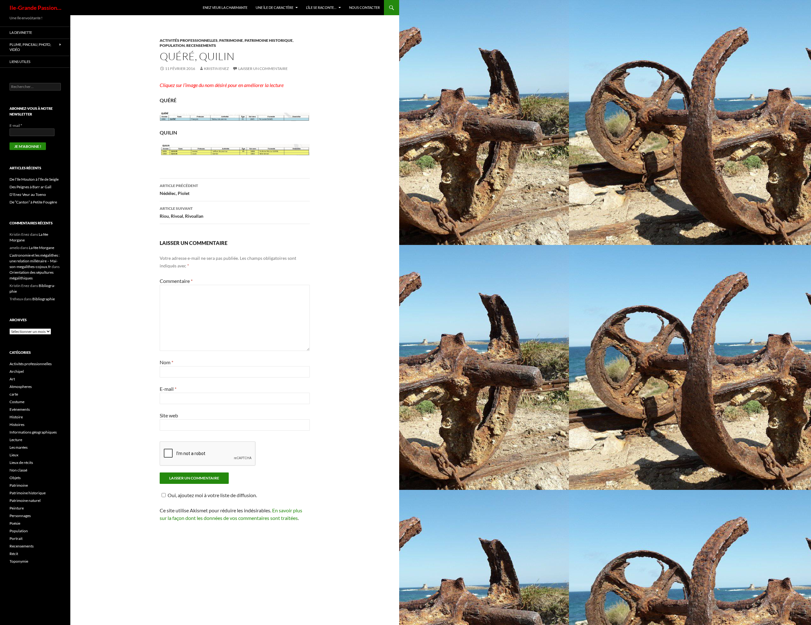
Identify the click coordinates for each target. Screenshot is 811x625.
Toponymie (19, 561)
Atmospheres (21, 386)
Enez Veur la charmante (225, 7)
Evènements (20, 409)
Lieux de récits (21, 462)
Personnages (20, 515)
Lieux (14, 455)
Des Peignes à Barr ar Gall (30, 186)
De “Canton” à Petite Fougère (33, 202)
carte (14, 394)
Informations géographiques (33, 432)
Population (172, 45)
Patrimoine (231, 40)
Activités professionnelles (189, 40)
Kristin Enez (216, 68)
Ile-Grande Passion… (35, 7)
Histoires (17, 424)
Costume (17, 401)
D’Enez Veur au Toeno (28, 194)
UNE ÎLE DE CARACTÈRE (274, 7)
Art (12, 379)
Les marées (19, 447)
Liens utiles (20, 61)
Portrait (16, 538)
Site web (169, 415)
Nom (166, 362)
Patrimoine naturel (25, 500)
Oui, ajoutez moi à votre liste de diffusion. (212, 495)
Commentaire (176, 281)
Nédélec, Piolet (179, 189)
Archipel (17, 371)
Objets (15, 477)
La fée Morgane (41, 247)
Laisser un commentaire (263, 68)
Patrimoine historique (269, 40)
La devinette (21, 32)
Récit (14, 553)
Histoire (16, 417)
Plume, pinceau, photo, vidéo (30, 47)
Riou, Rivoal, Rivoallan (181, 212)
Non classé (18, 470)
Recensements (201, 45)
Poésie (15, 523)
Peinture (17, 508)
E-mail (168, 389)
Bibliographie (43, 299)
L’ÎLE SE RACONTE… (321, 7)
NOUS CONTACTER (364, 7)
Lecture (16, 439)
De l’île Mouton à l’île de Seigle (34, 179)
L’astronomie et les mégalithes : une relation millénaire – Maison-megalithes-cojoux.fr (35, 261)
